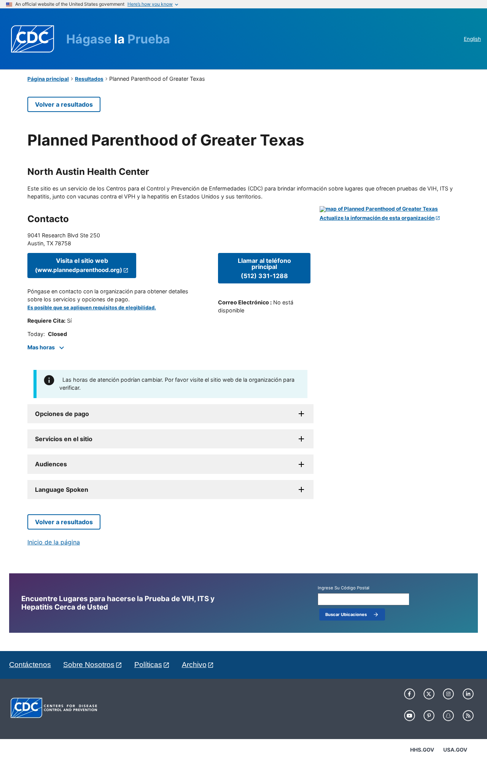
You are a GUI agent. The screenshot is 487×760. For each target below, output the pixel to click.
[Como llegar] (390, 209)
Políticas (148, 665)
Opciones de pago (62, 414)
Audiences (51, 464)
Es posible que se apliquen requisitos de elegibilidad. (91, 307)
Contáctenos (30, 665)
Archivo (194, 665)
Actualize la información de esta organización (377, 218)
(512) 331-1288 (264, 268)
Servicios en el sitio (63, 439)
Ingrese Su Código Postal (343, 588)
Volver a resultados (64, 104)
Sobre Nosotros (89, 665)
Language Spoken (61, 489)
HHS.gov (422, 750)
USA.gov (455, 750)
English (472, 39)
